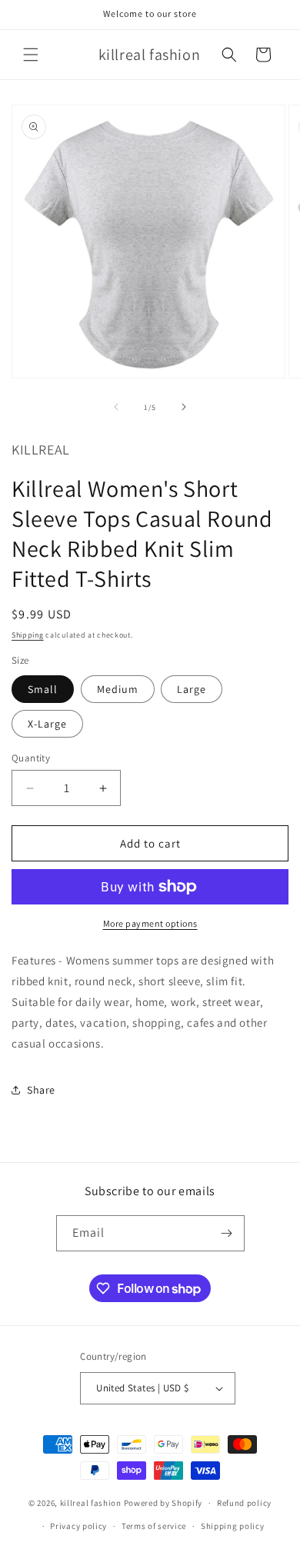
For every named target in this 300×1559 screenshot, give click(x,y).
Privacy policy (78, 1526)
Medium (117, 689)
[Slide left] (116, 407)
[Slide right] (184, 407)
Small (43, 689)
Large (191, 689)
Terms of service (154, 1526)
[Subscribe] (227, 1233)
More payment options (150, 923)
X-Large (47, 724)
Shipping (28, 635)
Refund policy (244, 1502)
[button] (31, 55)
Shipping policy (233, 1526)
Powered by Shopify (163, 1502)
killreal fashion (91, 1502)
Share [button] (41, 1090)
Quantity (31, 758)
